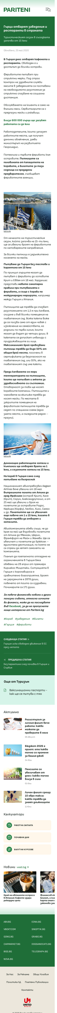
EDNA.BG (36, 921)
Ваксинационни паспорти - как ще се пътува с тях (28, 692)
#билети (37, 618)
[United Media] (27, 1002)
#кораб (8, 618)
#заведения (22, 618)
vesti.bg (22, 867)
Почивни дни (21, 837)
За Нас (9, 974)
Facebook (15, 606)
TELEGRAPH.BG (40, 951)
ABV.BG (7, 921)
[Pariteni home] (16, 9)
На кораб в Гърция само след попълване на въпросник (22, 478)
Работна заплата (23, 825)
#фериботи (23, 624)
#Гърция (9, 624)
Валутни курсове (24, 849)
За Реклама (23, 974)
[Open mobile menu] (48, 9)
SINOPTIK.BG (38, 929)
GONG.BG (8, 936)
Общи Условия (41, 974)
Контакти (27, 990)
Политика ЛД (13, 982)
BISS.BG (8, 951)
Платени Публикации (36, 982)
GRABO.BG (37, 936)
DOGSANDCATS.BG (41, 944)
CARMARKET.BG (12, 944)
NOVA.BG (8, 959)
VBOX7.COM (10, 929)
